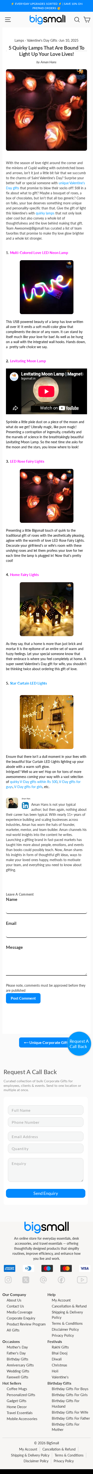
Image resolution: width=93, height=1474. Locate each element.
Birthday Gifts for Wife (70, 1412)
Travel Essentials (20, 1413)
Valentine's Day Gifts (42, 40)
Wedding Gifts (18, 1371)
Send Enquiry (45, 1193)
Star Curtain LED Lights (28, 683)
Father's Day (16, 1353)
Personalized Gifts (21, 1395)
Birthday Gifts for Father (71, 1418)
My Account (61, 1300)
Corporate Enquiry (21, 1318)
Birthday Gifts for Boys (70, 1389)
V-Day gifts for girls (28, 787)
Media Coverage (19, 1312)
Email (11, 923)
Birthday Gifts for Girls (70, 1395)
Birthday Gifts (17, 1359)
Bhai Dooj (59, 1353)
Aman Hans (49, 62)
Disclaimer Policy (65, 1329)
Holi (55, 1371)
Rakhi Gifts (60, 1347)
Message (14, 947)
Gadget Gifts (16, 1401)
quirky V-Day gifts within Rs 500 (33, 782)
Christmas (59, 1365)
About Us (14, 1300)
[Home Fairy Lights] (46, 609)
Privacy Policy (63, 1335)
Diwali (57, 1359)
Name (11, 899)
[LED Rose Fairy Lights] (46, 495)
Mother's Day (17, 1347)
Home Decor (17, 1407)
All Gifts (13, 1330)
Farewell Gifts (17, 1377)
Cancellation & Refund (69, 1306)
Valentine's (60, 1377)
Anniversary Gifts (20, 1365)
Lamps (19, 40)
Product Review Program (26, 1324)
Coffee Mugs (17, 1389)
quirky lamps (45, 213)
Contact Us (15, 1306)
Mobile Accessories (22, 1418)
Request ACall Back (79, 1043)
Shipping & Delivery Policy (30, 1455)
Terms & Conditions (67, 1323)
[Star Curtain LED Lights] (46, 722)
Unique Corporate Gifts (49, 1042)
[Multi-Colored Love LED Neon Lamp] (46, 287)
